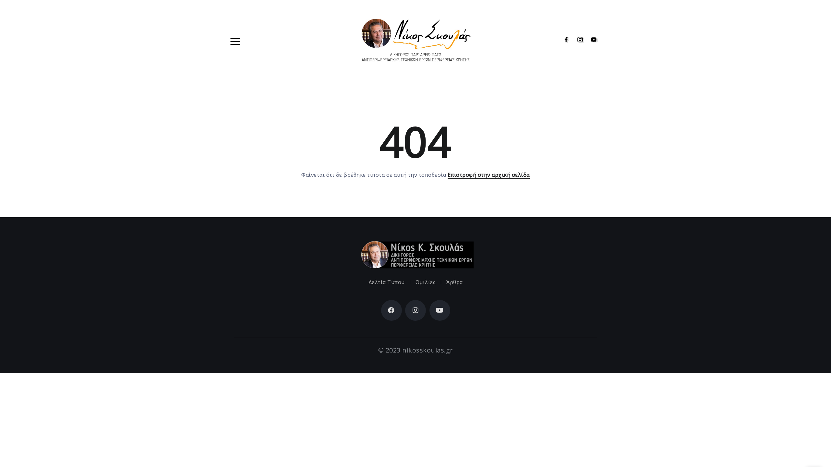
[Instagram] (578, 40)
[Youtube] (592, 40)
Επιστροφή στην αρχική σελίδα (489, 174)
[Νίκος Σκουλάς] (415, 39)
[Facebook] (564, 40)
